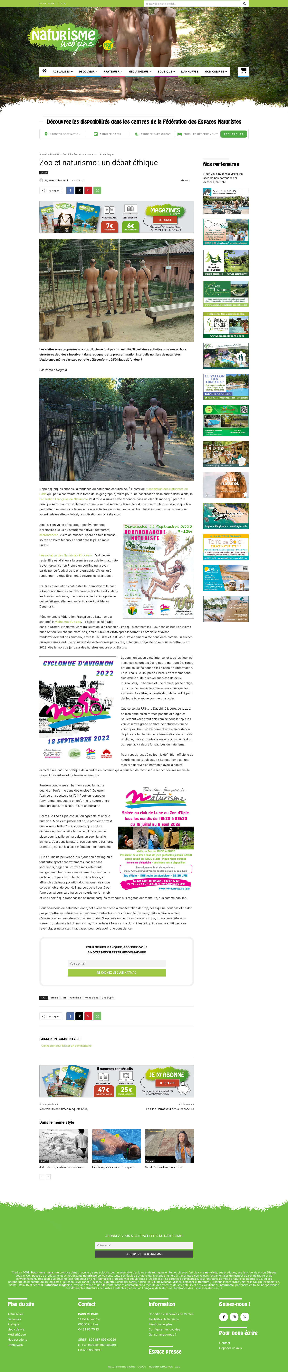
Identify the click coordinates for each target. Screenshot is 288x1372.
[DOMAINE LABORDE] (226, 336)
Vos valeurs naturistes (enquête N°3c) (64, 1109)
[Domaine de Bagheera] (226, 528)
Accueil (43, 154)
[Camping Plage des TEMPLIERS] (226, 305)
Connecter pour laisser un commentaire (66, 1045)
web (177, 1366)
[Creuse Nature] (226, 435)
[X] (79, 190)
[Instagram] (234, 1317)
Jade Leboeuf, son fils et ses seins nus (61, 1167)
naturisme (75, 997)
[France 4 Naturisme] (226, 497)
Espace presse (165, 1351)
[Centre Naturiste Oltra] (226, 590)
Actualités (55, 154)
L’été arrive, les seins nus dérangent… (113, 1167)
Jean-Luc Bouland (58, 180)
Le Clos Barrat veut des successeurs (170, 1109)
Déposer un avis (230, 1348)
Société (67, 154)
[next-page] (48, 1176)
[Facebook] (70, 190)
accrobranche (48, 535)
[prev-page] (41, 1176)
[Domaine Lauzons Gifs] (226, 466)
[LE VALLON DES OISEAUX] (226, 398)
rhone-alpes (91, 997)
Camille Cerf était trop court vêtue (163, 1167)
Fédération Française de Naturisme (63, 499)
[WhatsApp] (97, 190)
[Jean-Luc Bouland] (41, 180)
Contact (224, 1343)
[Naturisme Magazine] (71, 38)
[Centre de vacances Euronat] (226, 621)
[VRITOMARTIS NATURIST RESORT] (226, 213)
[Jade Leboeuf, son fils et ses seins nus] (63, 1146)
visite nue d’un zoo (68, 622)
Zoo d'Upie (108, 997)
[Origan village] (226, 244)
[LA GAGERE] (226, 275)
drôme (54, 997)
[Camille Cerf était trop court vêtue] (169, 1146)
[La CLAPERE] (226, 367)
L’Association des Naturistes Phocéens (66, 555)
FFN (64, 997)
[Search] (244, 3)
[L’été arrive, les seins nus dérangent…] (116, 1146)
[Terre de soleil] (226, 559)
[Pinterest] (88, 190)
